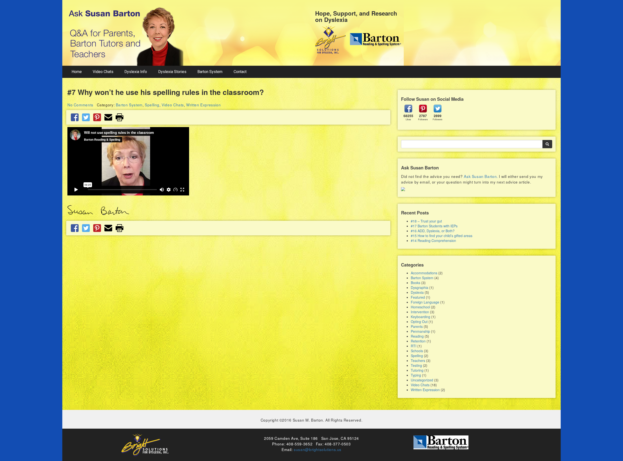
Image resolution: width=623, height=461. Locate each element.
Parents (417, 326)
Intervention (420, 311)
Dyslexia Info (135, 71)
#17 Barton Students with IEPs (434, 225)
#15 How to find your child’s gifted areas (441, 235)
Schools (417, 350)
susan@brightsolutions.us (317, 449)
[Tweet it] (86, 116)
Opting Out (419, 321)
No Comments (80, 104)
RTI (413, 345)
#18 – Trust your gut (426, 221)
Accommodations (424, 272)
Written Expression (203, 104)
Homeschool (420, 306)
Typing (416, 375)
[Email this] (108, 116)
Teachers (418, 360)
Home (77, 71)
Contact (240, 71)
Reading (417, 336)
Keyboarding (420, 316)
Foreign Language (425, 302)
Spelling (152, 104)
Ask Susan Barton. (481, 176)
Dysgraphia (419, 287)
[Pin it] (97, 116)
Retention (418, 341)
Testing (416, 365)
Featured (418, 297)
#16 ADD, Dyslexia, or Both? (433, 230)
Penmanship (420, 331)
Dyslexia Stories (172, 71)
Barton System (209, 71)
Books (415, 282)
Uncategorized (422, 380)
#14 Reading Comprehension (433, 240)
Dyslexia (417, 292)
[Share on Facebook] (75, 116)
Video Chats (103, 71)
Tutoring (417, 370)
